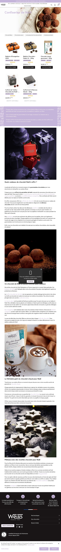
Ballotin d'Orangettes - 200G (12, 57)
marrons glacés (23, 21)
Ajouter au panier (11, 67)
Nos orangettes (9, 309)
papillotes (10, 216)
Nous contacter (8, 525)
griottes (30, 21)
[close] (58, 543)
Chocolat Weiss (8, 35)
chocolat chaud (35, 394)
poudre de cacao (24, 297)
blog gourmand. (42, 473)
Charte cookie (31, 544)
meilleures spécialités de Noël (37, 16)
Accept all (44, 548)
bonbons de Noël (9, 289)
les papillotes (11, 196)
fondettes (13, 485)
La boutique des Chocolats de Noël (33, 35)
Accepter (30, 281)
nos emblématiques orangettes (30, 196)
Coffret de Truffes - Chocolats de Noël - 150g (11, 91)
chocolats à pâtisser (41, 480)
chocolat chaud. (15, 384)
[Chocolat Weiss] (3, 5)
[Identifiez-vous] (55, 5)
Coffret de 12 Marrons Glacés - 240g (30, 91)
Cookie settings (4, 548)
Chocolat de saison (19, 35)
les (24, 194)
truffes (37, 21)
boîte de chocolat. (44, 318)
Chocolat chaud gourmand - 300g (46, 57)
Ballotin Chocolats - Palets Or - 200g (29, 57)
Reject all (54, 548)
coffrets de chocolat (28, 201)
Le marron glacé (9, 301)
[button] (51, 5)
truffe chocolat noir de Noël (14, 294)
